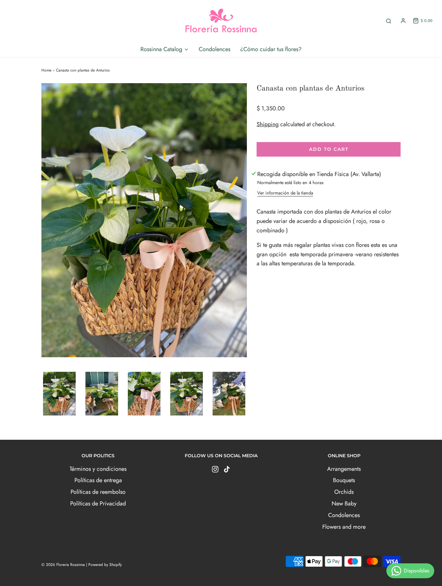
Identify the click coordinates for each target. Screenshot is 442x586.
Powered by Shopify (105, 565)
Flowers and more (344, 527)
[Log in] (403, 21)
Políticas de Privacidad (98, 503)
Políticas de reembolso (98, 492)
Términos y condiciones (98, 469)
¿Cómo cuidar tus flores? (271, 49)
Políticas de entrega (98, 480)
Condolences (214, 49)
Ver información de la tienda (285, 193)
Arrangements (344, 469)
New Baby (344, 503)
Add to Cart (328, 149)
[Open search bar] (388, 20)
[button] (59, 393)
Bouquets (344, 480)
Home (46, 70)
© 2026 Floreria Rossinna (63, 565)
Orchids (344, 492)
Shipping (268, 124)
